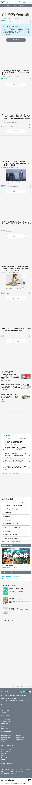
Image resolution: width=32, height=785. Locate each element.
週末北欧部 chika (4, 78)
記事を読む (16, 84)
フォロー (11, 21)
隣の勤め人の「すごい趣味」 (12, 509)
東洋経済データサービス (6, 737)
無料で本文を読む (16, 39)
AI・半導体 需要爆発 (7, 565)
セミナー (3, 698)
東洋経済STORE (4, 723)
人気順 (19, 5)
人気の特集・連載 (7, 499)
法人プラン (3, 755)
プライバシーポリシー (20, 769)
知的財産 (28, 769)
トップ (2, 5)
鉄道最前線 (3, 712)
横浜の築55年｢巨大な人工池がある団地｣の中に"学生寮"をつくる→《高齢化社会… (15, 448)
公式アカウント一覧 (16, 767)
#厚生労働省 (17, 576)
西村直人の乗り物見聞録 (11, 534)
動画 (23, 5)
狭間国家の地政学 (13, 608)
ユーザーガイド (4, 757)
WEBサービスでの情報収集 (7, 769)
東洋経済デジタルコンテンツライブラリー (10, 726)
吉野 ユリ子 (3, 124)
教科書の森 (3, 741)
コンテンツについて (5, 751)
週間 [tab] (23, 502)
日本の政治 (7, 531)
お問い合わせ (14, 773)
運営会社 (3, 767)
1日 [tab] (9, 502)
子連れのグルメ (9, 520)
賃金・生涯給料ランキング (11, 538)
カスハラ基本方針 (5, 773)
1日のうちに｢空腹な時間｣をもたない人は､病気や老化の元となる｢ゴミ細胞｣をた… (15, 454)
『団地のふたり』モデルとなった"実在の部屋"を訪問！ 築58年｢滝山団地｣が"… (15, 467)
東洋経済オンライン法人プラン (8, 735)
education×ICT (4, 708)
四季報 (9, 698)
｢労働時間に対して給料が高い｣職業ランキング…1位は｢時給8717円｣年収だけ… (15, 442)
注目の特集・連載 (7, 545)
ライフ (26, 700)
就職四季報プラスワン (10, 516)
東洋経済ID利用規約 (19, 771)
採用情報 (9, 767)
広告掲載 (25, 767)
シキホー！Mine (4, 728)
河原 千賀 (3, 20)
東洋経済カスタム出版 (21, 739)
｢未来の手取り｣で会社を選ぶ (12, 523)
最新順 (7, 5)
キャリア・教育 (19, 700)
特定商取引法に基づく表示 (7, 771)
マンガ (27, 5)
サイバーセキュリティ (6, 710)
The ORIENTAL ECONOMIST (7, 719)
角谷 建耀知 (3, 185)
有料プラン (3, 753)
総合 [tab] (9, 438)
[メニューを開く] (30, 2)
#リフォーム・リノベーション (9, 578)
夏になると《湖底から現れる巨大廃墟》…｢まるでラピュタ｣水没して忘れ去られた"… (15, 460)
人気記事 (5, 435)
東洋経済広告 (4, 739)
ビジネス (4, 10)
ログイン (25, 2)
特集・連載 (13, 5)
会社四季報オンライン (6, 721)
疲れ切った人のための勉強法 (16, 588)
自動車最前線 (8, 512)
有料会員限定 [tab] (23, 438)
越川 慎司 (3, 230)
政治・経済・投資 (10, 700)
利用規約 (3, 759)
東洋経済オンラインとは (6, 749)
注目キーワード (6, 572)
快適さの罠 (12, 598)
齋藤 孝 (2, 335)
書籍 (15, 698)
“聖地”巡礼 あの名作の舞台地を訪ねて (14, 505)
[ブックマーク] (29, 21)
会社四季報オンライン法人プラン (23, 735)
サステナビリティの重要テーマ (12, 527)
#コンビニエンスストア (7, 576)
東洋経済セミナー (20, 737)
